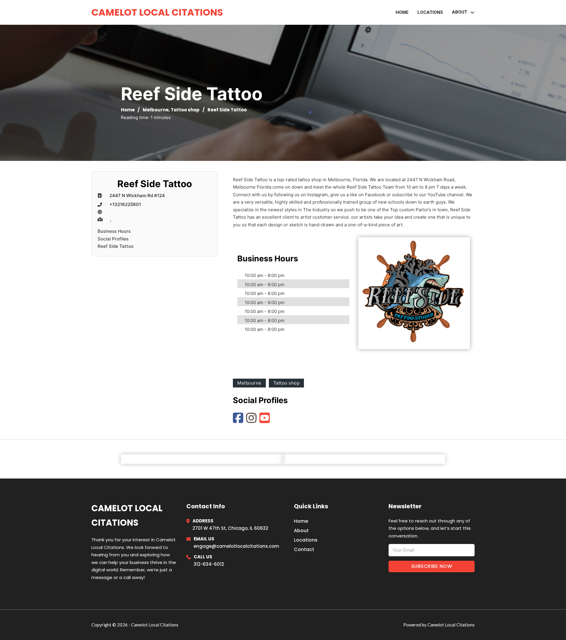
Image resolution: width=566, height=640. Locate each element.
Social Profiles (113, 239)
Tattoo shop (185, 110)
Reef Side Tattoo (116, 246)
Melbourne (156, 110)
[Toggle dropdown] (472, 12)
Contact (304, 549)
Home (402, 12)
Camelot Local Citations (157, 12)
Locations (430, 12)
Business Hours (114, 231)
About (301, 530)
